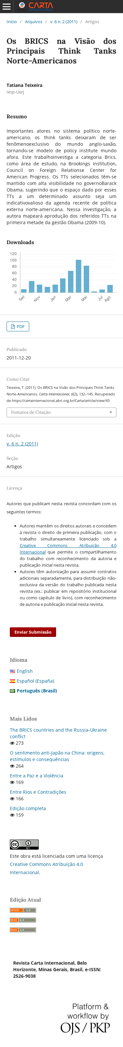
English (25, 671)
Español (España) (35, 681)
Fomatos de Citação (31, 412)
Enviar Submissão (32, 632)
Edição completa (28, 808)
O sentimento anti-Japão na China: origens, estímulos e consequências (57, 756)
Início (12, 22)
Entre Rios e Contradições (38, 792)
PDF (20, 326)
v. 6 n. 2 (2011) (63, 22)
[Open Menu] (6, 6)
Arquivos (33, 22)
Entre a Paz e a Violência (36, 776)
